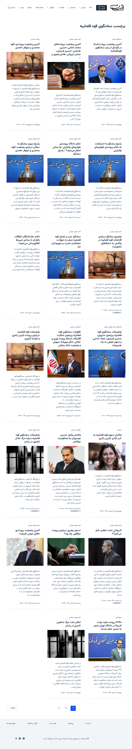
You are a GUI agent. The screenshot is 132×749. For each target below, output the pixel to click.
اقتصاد (62, 7)
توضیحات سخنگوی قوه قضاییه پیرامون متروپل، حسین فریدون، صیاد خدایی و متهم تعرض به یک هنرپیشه (107, 338)
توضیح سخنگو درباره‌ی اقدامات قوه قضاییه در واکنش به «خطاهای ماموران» (110, 242)
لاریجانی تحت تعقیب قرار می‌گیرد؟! (108, 532)
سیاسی (83, 7)
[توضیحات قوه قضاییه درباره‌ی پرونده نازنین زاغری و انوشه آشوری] (25, 357)
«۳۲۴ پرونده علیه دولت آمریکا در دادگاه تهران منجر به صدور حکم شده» (108, 625)
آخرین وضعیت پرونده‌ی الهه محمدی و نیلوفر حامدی (25, 46)
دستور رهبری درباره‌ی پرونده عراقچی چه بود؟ (66, 532)
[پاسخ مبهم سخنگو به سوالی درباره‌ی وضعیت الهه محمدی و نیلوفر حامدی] (25, 169)
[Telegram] (16, 738)
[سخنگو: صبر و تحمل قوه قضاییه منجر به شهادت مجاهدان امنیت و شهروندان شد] (65, 265)
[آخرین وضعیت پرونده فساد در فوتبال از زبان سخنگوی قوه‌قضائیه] (106, 69)
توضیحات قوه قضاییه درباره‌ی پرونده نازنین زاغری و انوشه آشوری (26, 335)
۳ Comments (75, 511)
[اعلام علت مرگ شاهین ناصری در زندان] (65, 644)
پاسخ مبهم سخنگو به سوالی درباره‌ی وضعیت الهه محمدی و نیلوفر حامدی (25, 147)
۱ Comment (117, 313)
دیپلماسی (119, 617)
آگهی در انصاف (32, 724)
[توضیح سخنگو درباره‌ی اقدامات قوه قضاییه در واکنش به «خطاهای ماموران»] (106, 265)
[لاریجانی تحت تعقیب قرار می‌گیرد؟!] (106, 552)
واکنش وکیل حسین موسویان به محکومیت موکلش (69, 438)
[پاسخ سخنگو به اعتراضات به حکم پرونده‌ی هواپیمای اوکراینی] (106, 169)
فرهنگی (51, 7)
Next (13, 708)
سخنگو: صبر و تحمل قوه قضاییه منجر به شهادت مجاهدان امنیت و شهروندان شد (66, 242)
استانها (30, 7)
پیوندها (70, 724)
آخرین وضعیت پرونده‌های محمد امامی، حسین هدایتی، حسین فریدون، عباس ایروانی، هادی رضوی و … (66, 51)
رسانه (38, 39)
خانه (90, 7)
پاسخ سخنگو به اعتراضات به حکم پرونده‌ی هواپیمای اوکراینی (108, 147)
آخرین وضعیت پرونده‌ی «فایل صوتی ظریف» (27, 532)
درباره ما (88, 724)
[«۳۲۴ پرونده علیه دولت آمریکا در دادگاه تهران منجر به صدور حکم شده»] (106, 647)
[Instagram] (20, 738)
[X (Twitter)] (24, 738)
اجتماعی (72, 7)
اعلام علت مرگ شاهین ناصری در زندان (69, 624)
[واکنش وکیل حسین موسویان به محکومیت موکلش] (65, 460)
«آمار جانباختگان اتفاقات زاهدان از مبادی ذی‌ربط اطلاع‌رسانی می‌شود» (27, 240)
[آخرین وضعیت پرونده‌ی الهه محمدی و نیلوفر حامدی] (25, 66)
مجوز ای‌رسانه (11, 724)
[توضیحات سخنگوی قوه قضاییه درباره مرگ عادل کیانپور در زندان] (25, 460)
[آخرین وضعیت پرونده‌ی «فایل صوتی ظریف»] (25, 552)
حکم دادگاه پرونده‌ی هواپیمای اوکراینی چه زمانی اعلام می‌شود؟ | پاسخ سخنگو (67, 149)
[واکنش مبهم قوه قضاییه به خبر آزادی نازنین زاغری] (106, 456)
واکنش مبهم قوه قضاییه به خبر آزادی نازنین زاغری (107, 436)
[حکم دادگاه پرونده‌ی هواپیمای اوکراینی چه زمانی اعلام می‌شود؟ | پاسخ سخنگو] (65, 172)
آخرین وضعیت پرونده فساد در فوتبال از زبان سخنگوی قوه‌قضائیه (107, 47)
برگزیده (78, 430)
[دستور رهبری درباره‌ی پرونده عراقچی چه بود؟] (65, 552)
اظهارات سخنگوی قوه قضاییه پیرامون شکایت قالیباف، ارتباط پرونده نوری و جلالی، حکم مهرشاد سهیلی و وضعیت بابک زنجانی (66, 338)
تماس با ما (53, 724)
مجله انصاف (39, 7)
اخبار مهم (78, 39)
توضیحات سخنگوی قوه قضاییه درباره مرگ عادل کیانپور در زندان (27, 438)
